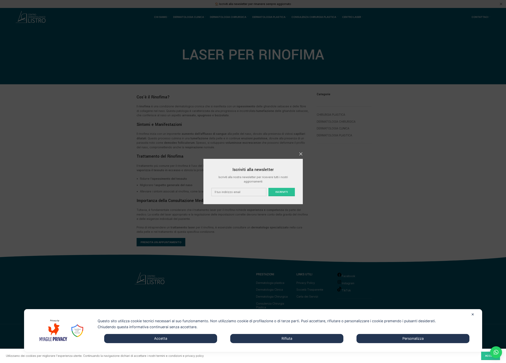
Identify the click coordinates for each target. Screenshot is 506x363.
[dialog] (253, 330)
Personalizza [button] (413, 338)
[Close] (301, 154)
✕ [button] (472, 314)
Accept (490, 355)
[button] (496, 352)
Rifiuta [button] (287, 338)
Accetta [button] (160, 338)
